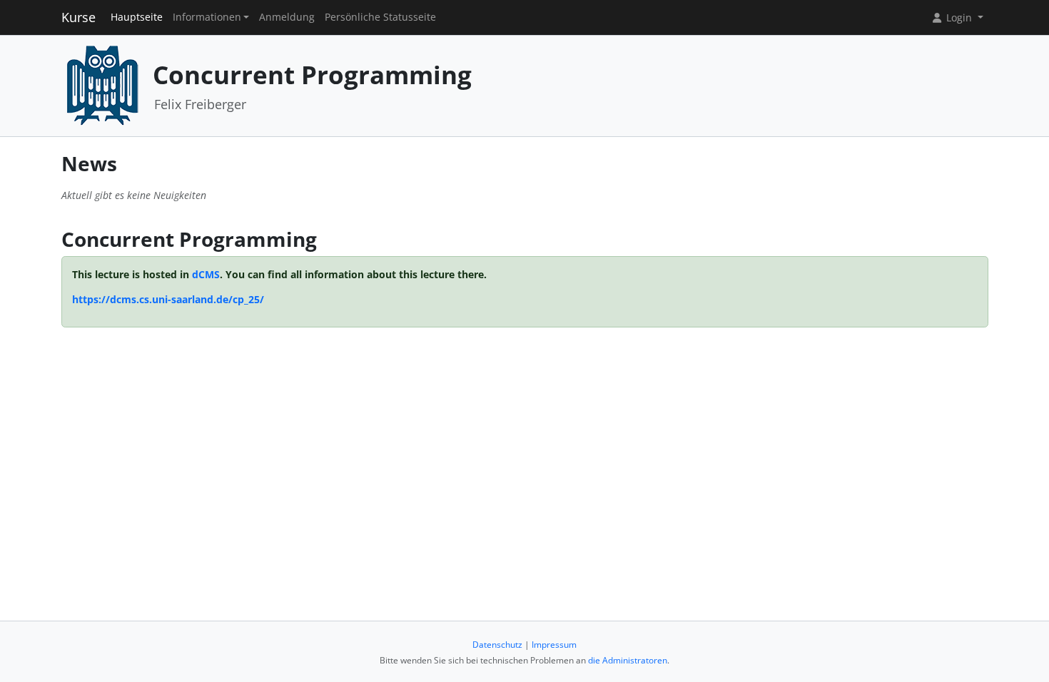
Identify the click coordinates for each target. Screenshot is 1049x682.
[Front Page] (102, 84)
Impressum (554, 644)
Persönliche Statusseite (380, 17)
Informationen (207, 17)
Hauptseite (137, 17)
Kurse (78, 17)
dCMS (206, 274)
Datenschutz (497, 644)
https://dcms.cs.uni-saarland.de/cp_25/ (168, 299)
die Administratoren (627, 660)
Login (959, 17)
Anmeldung (287, 17)
